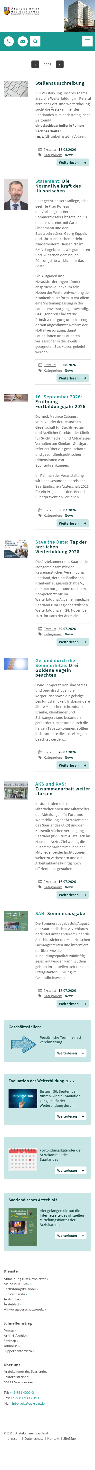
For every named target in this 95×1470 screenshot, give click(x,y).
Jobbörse (12, 1346)
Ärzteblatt (12, 1304)
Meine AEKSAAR (18, 1284)
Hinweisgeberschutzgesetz (25, 1309)
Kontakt (53, 1438)
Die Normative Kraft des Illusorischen (58, 186)
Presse (10, 1330)
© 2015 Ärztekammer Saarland (26, 1433)
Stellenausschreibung (60, 83)
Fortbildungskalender (21, 1289)
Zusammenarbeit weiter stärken (62, 788)
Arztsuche (12, 1299)
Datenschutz (33, 1438)
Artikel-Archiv (16, 1336)
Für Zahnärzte (15, 1294)
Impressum (12, 1438)
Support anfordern (19, 1351)
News (69, 154)
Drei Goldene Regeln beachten (56, 667)
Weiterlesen (72, 162)
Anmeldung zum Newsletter (26, 1279)
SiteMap (11, 1341)
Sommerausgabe (60, 913)
